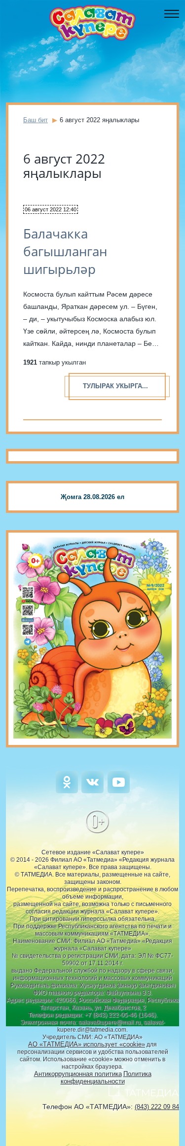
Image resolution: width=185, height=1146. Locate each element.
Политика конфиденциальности (106, 1077)
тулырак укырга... (115, 386)
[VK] (92, 791)
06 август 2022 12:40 (50, 209)
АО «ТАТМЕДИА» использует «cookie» (86, 1044)
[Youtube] (119, 791)
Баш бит (35, 120)
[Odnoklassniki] (67, 791)
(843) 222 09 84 (157, 1107)
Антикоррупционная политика (78, 1074)
